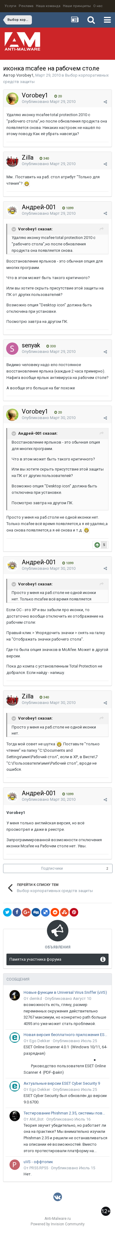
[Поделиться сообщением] (105, 102)
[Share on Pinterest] (74, 912)
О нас (98, 6)
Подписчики (52, 868)
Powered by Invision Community (58, 1224)
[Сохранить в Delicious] (45, 912)
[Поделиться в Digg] (36, 912)
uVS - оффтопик (38, 1161)
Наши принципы (77, 6)
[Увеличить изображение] (27, 183)
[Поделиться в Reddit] (55, 912)
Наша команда (48, 6)
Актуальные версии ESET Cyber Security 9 (62, 1083)
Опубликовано (48, 101)
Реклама (26, 6)
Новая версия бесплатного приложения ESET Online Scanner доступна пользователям (65, 1034)
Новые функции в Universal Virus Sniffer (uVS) (65, 992)
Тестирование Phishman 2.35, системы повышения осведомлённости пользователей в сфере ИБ (65, 1113)
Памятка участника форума (35, 959)
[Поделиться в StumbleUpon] (64, 912)
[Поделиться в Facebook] (17, 912)
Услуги (10, 6)
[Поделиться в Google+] (26, 912)
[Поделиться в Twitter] (7, 912)
